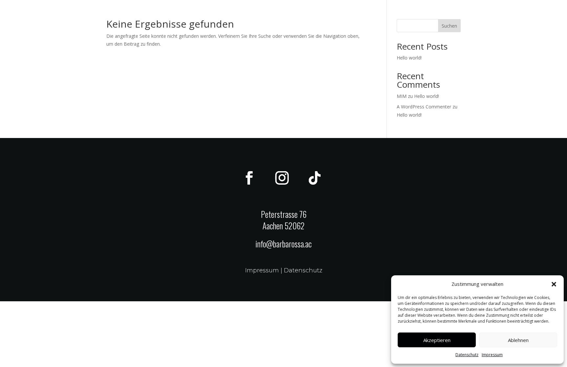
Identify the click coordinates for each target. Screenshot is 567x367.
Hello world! (409, 58)
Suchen (449, 26)
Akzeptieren (437, 340)
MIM (402, 96)
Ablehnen (518, 340)
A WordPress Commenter (424, 106)
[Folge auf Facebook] (249, 178)
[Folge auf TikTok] (314, 178)
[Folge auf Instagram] (281, 178)
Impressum (492, 354)
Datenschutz (466, 354)
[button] (554, 284)
